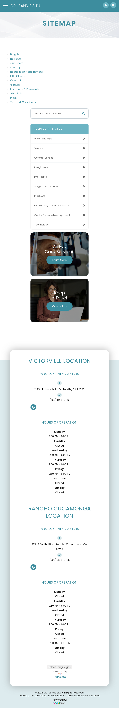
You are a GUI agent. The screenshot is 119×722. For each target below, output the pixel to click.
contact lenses (43, 157)
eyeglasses (41, 167)
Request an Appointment (26, 72)
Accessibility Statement (32, 695)
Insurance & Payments (24, 89)
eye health (40, 177)
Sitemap (95, 695)
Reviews (15, 59)
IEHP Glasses (18, 76)
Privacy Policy (56, 695)
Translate (59, 677)
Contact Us (17, 80)
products (39, 196)
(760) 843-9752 (59, 400)
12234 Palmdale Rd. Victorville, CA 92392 (59, 389)
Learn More (59, 260)
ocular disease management (52, 215)
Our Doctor (17, 63)
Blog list (15, 54)
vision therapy (43, 138)
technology (41, 224)
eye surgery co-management (52, 205)
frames (15, 85)
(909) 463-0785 (59, 560)
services (39, 148)
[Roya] (59, 703)
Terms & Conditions (23, 102)
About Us (16, 93)
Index (13, 98)
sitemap (15, 67)
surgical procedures (46, 186)
